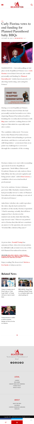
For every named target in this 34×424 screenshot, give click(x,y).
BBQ (9, 255)
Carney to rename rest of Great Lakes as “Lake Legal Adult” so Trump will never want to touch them (8, 293)
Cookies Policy (17, 385)
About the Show (17, 403)
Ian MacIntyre (19, 38)
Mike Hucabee (19, 256)
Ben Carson (25, 177)
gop (12, 256)
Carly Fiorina (23, 255)
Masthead (17, 405)
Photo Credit (4, 63)
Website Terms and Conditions (17, 383)
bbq (2, 121)
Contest (17, 380)
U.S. (2, 21)
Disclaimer (17, 382)
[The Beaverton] (17, 4)
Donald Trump (17, 242)
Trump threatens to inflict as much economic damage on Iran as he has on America (8, 320)
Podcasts (17, 408)
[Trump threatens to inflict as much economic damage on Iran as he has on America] (8, 310)
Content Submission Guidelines (17, 407)
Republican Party (15, 257)
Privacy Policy (17, 387)
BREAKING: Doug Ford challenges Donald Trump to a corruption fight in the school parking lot (25, 292)
